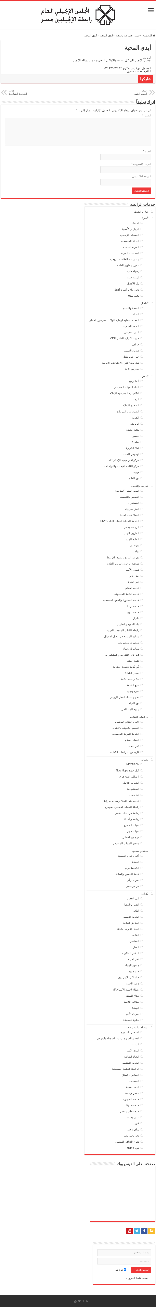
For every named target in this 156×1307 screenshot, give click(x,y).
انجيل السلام (132, 739)
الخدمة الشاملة (130, 1062)
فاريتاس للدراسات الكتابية (124, 752)
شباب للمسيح (131, 825)
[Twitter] (137, 1231)
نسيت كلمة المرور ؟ (137, 1277)
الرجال (135, 222)
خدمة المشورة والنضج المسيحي (121, 600)
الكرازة (145, 893)
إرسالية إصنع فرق (129, 776)
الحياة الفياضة (131, 1056)
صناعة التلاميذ (131, 1001)
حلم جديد (134, 971)
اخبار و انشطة (141, 211)
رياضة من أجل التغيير (127, 813)
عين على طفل (131, 356)
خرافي (135, 344)
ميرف (136, 472)
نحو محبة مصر (131, 1135)
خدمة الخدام (132, 587)
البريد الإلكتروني (141, 163)
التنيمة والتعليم (131, 308)
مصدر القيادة (132, 672)
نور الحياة (134, 703)
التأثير (136, 910)
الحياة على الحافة (129, 515)
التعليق (146, 115)
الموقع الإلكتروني (141, 176)
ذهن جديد (133, 746)
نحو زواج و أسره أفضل (126, 289)
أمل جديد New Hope (127, 770)
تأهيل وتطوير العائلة (128, 265)
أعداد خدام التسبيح (128, 855)
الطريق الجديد (131, 533)
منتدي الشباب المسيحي (126, 843)
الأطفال (145, 303)
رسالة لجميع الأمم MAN (126, 989)
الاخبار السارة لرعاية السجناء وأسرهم (118, 1038)
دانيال (136, 618)
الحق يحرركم (132, 508)
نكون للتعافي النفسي (127, 1141)
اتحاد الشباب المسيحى (126, 387)
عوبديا (135, 1007)
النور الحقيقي (131, 332)
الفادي (135, 934)
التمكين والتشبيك (129, 496)
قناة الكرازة (132, 448)
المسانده (134, 1080)
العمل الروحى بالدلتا (128, 928)
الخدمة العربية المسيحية (125, 733)
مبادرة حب (133, 1129)
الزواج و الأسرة (130, 228)
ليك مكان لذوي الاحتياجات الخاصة (120, 362)
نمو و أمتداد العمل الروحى (124, 697)
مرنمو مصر (133, 886)
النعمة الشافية (131, 326)
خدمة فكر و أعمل (129, 1111)
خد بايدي (134, 794)
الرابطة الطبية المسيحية (125, 1068)
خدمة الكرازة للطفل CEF (124, 338)
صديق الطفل (131, 350)
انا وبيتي (134, 423)
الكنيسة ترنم (132, 867)
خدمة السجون (131, 1099)
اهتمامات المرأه (130, 253)
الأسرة (145, 217)
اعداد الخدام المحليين (127, 721)
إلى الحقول (133, 898)
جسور (135, 435)
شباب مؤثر (133, 831)
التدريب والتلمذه (140, 485)
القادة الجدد (132, 539)
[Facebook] (144, 1231)
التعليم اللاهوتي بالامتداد (126, 727)
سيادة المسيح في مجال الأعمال (121, 636)
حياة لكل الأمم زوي (128, 977)
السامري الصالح (130, 1074)
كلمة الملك (133, 660)
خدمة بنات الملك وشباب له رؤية (121, 800)
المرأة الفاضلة (131, 247)
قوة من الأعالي (130, 837)
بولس (136, 551)
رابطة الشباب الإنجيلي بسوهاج (122, 806)
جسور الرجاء (132, 965)
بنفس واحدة (132, 1093)
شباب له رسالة (130, 648)
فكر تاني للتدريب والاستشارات (122, 654)
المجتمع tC (133, 788)
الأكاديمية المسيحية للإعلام (124, 393)
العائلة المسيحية (130, 241)
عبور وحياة (133, 1117)
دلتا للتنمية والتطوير (128, 624)
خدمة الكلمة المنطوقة (126, 593)
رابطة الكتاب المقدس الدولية (122, 630)
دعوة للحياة (132, 983)
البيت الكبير (132, 1050)
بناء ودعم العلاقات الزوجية (124, 259)
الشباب (145, 759)
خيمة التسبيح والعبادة (127, 874)
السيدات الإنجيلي (129, 234)
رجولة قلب (133, 271)
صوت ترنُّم (133, 880)
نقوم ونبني (133, 691)
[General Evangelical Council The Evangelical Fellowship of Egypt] (78, 14)
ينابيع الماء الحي (130, 709)
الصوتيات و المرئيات (128, 411)
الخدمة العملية (131, 916)
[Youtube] (129, 1231)
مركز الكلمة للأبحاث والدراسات (121, 466)
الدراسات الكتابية (139, 716)
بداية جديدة (132, 429)
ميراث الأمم (132, 1013)
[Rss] (151, 1231)
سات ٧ (135, 441)
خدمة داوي (133, 612)
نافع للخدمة (133, 685)
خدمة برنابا (133, 606)
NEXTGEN (132, 764)
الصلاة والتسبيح (140, 850)
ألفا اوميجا (133, 381)
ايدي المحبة (106, 35)
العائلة (135, 314)
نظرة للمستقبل (130, 1020)
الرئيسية (148, 35)
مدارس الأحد (132, 368)
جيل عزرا (134, 575)
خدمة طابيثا (132, 1105)
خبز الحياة (133, 581)
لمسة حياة (133, 277)
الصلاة (135, 861)
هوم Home (133, 1147)
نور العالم (134, 478)
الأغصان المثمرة (130, 1032)
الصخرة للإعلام (131, 405)
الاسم (147, 151)
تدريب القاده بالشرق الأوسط (123, 557)
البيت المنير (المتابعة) (127, 490)
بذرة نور (134, 545)
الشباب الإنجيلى (130, 782)
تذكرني (119, 1269)
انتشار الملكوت (130, 953)
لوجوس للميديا (131, 454)
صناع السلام (132, 995)
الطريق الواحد (131, 922)
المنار (136, 947)
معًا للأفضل (133, 283)
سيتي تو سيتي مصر (128, 642)
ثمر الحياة (133, 959)
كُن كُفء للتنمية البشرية (126, 666)
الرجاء (135, 399)
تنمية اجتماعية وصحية (128, 35)
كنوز (136, 1123)
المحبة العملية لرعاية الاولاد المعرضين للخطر (114, 320)
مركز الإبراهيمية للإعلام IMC (123, 460)
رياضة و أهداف (131, 819)
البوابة (135, 1044)
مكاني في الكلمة (129, 679)
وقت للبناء (133, 295)
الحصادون (133, 502)
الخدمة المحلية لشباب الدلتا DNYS (119, 521)
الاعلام (145, 376)
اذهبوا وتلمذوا (131, 904)
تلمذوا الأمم (132, 569)
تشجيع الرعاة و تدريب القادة (123, 563)
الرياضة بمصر (131, 527)
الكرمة (135, 417)
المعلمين (134, 941)
